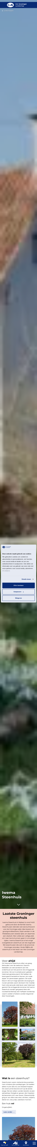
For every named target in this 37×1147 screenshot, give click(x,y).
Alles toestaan (18, 585)
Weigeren (18, 598)
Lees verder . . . (9, 1112)
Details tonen (26, 579)
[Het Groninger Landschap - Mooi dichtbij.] (17, 5)
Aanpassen (17, 591)
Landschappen (9, 11)
